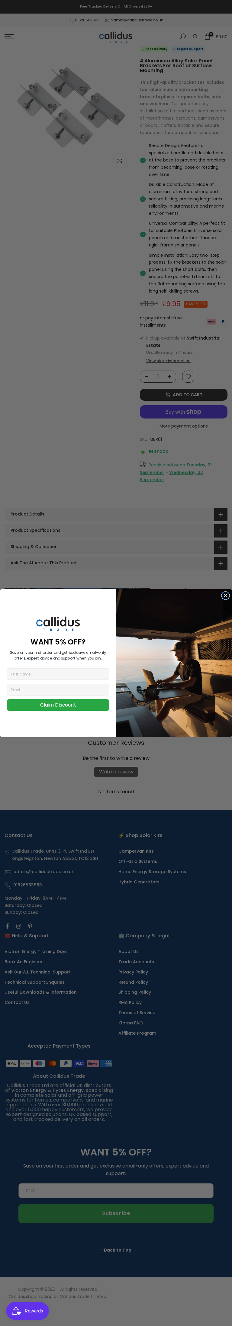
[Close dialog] (225, 595)
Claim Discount (58, 705)
